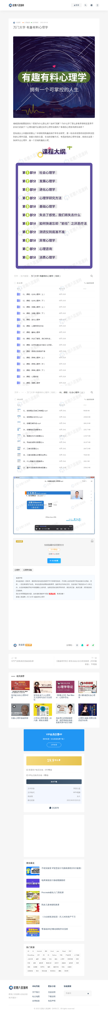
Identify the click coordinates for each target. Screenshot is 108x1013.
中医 (61, 955)
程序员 (42, 967)
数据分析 (48, 963)
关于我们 (36, 992)
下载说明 (51, 996)
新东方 (57, 963)
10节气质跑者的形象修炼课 (22, 661)
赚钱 (60, 971)
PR (44, 955)
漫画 (29, 967)
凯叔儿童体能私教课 (50, 905)
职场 (63, 967)
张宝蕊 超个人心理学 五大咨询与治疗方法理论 (43, 697)
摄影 (34, 963)
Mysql (64, 951)
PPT (38, 955)
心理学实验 (27, 570)
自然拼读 (30, 971)
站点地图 (36, 996)
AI (33, 951)
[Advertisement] (54, 621)
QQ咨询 (55, 808)
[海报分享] (93, 645)
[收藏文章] (77, 645)
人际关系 (30, 959)
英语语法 (52, 971)
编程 (49, 967)
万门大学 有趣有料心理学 (36, 597)
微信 (56, 959)
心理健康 (27, 22)
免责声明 (51, 1001)
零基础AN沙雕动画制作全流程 (54, 929)
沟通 (77, 963)
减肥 (37, 959)
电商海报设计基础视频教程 (53, 880)
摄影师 (41, 963)
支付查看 (54, 560)
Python (54, 955)
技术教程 (35, 22)
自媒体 (70, 967)
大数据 (44, 959)
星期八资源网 (20, 597)
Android (39, 951)
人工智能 (76, 955)
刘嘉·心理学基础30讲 (19, 718)
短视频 (35, 967)
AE (28, 951)
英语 (37, 971)
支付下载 (54, 781)
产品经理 (68, 955)
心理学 (17, 570)
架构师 (71, 963)
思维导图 (70, 959)
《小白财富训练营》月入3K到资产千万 (58, 917)
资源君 (21, 645)
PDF (70, 951)
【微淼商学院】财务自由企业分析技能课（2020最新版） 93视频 (76, 662)
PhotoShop (31, 955)
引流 (50, 959)
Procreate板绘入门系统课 (52, 893)
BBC (46, 951)
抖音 (29, 963)
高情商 (66, 971)
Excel (52, 951)
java (58, 951)
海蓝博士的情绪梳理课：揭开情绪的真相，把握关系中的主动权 (65, 720)
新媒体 (64, 963)
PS (48, 955)
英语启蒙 (44, 971)
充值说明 (51, 992)
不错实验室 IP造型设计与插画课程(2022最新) (61, 868)
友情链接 (36, 1001)
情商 (77, 959)
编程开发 (56, 967)
